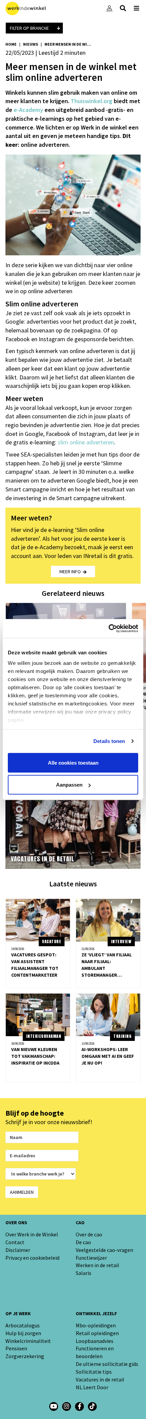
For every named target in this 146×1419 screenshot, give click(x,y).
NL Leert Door (92, 1387)
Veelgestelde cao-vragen (104, 1250)
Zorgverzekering (24, 1356)
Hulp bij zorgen (23, 1333)
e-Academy (28, 110)
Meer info (71, 571)
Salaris (83, 1273)
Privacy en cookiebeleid (32, 1257)
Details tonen (109, 741)
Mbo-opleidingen (96, 1325)
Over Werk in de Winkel (31, 1234)
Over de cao (89, 1234)
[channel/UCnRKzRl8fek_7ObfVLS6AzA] (53, 1406)
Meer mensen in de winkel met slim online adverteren (68, 44)
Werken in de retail (97, 1265)
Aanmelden (22, 1192)
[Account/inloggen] (109, 8)
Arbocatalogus (22, 1325)
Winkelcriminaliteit (28, 1340)
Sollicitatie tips (94, 1371)
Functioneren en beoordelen (95, 1352)
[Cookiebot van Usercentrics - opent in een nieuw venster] (108, 628)
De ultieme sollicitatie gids (107, 1363)
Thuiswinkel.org (91, 101)
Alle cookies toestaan (73, 762)
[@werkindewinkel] (92, 1406)
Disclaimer (17, 1250)
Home (11, 44)
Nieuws (30, 44)
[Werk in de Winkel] (25, 8)
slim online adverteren (86, 442)
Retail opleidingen (97, 1333)
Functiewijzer (91, 1257)
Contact (14, 1242)
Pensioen (16, 1348)
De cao (83, 1242)
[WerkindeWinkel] (79, 1406)
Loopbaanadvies (94, 1340)
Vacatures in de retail (100, 1379)
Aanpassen (69, 785)
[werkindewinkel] (66, 1406)
